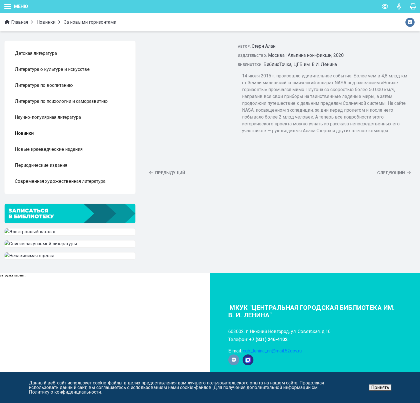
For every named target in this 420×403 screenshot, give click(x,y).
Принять (380, 387)
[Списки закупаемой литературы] (70, 243)
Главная (19, 22)
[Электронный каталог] (70, 231)
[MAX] (248, 360)
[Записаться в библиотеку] (70, 213)
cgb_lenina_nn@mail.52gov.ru (272, 351)
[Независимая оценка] (70, 255)
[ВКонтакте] (233, 359)
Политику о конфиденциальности (65, 392)
